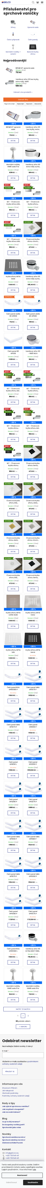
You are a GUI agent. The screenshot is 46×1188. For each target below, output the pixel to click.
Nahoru (24, 1027)
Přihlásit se (9, 1071)
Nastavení (22, 1175)
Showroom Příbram (9, 1088)
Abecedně (37, 104)
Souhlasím (33, 1182)
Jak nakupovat (8, 1090)
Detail (13, 141)
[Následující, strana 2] (23, 1016)
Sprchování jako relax (11, 1127)
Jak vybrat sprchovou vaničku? (15, 1106)
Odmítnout (11, 1182)
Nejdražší (29, 104)
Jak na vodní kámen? (11, 1112)
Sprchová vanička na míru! (13, 1137)
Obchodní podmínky (10, 1093)
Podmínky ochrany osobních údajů (15, 1096)
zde (34, 1169)
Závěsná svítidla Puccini (12, 1143)
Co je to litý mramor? (11, 1122)
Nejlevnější (20, 104)
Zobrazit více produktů (22, 92)
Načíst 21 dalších (23, 1009)
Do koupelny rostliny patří (13, 1125)
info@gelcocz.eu (12, 1153)
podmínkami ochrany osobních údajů (20, 1062)
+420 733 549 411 (12, 1155)
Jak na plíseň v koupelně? (13, 1109)
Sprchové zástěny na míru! (13, 1140)
